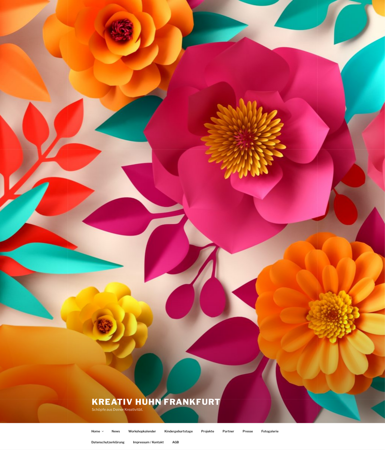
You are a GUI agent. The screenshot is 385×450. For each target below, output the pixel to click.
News (116, 431)
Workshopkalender (142, 431)
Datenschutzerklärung (108, 442)
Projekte (207, 431)
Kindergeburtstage (178, 431)
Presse (248, 431)
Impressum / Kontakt (148, 442)
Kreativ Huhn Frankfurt (156, 402)
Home (95, 431)
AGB (175, 442)
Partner (228, 431)
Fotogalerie (270, 431)
